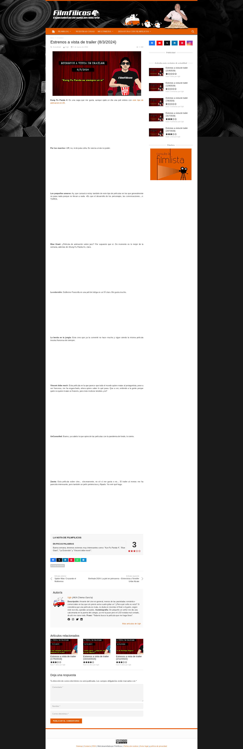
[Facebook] (152, 43)
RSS (94, 746)
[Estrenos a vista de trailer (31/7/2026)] (156, 117)
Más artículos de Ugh (131, 624)
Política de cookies (131, 746)
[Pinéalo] (71, 560)
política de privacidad (158, 746)
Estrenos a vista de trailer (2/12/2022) (129, 657)
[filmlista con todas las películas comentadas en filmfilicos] (170, 179)
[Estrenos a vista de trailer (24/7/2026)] (156, 132)
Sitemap (79, 746)
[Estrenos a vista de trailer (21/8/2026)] (156, 72)
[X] (167, 43)
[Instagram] (190, 43)
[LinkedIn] (175, 43)
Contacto (87, 746)
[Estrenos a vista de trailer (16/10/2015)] (96, 646)
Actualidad (57, 47)
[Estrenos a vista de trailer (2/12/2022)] (129, 646)
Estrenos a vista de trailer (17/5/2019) (63, 657)
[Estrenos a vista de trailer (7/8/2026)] (156, 102)
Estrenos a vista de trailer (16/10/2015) (96, 657)
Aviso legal (144, 746)
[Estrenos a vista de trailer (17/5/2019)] (64, 646)
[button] (70, 31)
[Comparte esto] (53, 560)
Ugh (67, 47)
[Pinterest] (182, 43)
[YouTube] (160, 43)
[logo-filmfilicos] (76, 14)
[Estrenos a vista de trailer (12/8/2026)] (156, 87)
